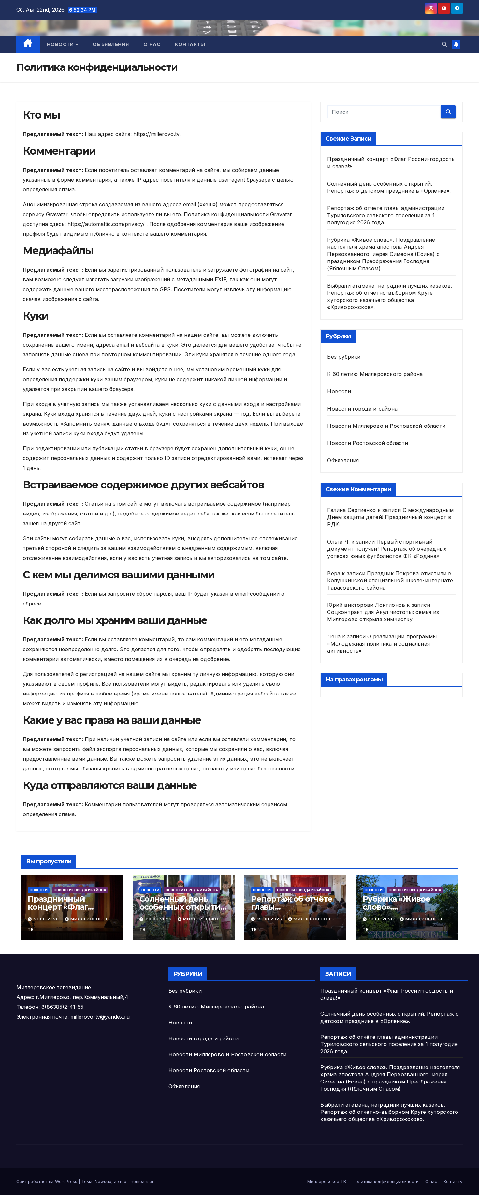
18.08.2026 (382, 919)
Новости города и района (362, 408)
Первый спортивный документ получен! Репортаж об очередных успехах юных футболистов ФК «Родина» (386, 548)
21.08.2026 (47, 919)
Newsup (103, 1181)
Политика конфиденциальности (386, 1181)
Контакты (190, 44)
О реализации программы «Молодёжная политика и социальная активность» (382, 643)
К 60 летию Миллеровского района (375, 374)
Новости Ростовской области (367, 443)
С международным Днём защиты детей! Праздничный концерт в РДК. (390, 517)
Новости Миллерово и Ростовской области (386, 426)
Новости (61, 44)
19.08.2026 (270, 919)
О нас (152, 44)
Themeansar (141, 1181)
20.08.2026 (159, 919)
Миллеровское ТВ (326, 1181)
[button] (444, 44)
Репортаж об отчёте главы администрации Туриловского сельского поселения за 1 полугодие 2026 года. (385, 215)
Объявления (111, 44)
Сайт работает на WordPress (47, 1181)
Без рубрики (343, 356)
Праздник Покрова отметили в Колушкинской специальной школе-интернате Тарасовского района (390, 580)
